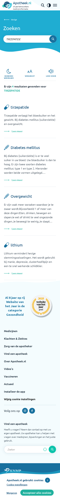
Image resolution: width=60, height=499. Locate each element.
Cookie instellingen (17, 484)
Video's (8, 369)
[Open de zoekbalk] (42, 5)
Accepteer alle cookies (37, 492)
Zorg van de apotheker (18, 346)
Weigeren (11, 492)
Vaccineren (11, 376)
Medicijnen (10, 331)
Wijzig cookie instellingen (19, 399)
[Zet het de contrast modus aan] (49, 5)
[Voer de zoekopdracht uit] (53, 39)
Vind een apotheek (16, 353)
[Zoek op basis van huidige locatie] (45, 449)
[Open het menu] (55, 5)
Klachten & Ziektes (15, 338)
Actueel (9, 384)
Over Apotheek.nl (15, 361)
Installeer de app (14, 391)
